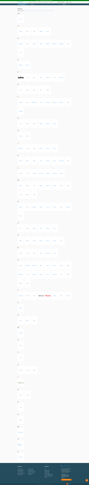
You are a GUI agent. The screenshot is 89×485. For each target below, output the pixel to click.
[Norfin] (61, 207)
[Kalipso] (21, 161)
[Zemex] (27, 370)
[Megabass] (41, 185)
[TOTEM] (54, 296)
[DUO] (54, 77)
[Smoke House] (54, 274)
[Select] (41, 265)
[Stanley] (68, 274)
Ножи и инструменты (20, 471)
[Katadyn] (27, 161)
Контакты (45, 477)
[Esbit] (41, 90)
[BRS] (21, 52)
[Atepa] (48, 31)
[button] (48, 2)
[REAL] (27, 253)
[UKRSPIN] (21, 308)
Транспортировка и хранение (32, 471)
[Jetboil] (54, 148)
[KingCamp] (48, 161)
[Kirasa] (54, 161)
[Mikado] (54, 185)
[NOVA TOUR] (68, 207)
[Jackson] (34, 148)
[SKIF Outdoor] (34, 274)
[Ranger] (21, 253)
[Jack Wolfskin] (21, 148)
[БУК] (21, 407)
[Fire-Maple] (48, 102)
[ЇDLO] (21, 382)
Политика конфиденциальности (48, 474)
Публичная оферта (46, 471)
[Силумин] (21, 457)
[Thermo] (48, 296)
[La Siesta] (21, 173)
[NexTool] (41, 207)
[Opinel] (41, 228)
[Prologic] (54, 241)
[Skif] (27, 274)
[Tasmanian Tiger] (21, 296)
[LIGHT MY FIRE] (41, 173)
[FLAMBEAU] (21, 111)
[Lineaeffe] (48, 173)
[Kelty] (41, 161)
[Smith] (48, 274)
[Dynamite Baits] (61, 77)
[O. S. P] (21, 228)
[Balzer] (27, 44)
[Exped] (48, 90)
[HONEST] (27, 136)
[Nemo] (27, 207)
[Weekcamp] (21, 333)
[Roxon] (54, 253)
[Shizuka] (68, 265)
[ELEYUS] (34, 90)
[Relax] (41, 253)
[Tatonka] (27, 296)
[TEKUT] (34, 296)
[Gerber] (27, 123)
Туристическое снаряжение (21, 473)
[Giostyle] (34, 123)
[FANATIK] (21, 102)
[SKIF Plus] (41, 274)
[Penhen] (21, 241)
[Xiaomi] (21, 345)
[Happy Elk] (21, 136)
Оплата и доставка (46, 470)
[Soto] (61, 274)
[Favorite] (27, 102)
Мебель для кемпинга (31, 473)
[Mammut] (21, 185)
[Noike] (48, 207)
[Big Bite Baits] (54, 44)
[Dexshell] (48, 77)
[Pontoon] (34, 241)
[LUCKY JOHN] (54, 173)
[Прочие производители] (21, 444)
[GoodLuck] (48, 123)
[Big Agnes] (48, 44)
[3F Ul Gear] (21, 19)
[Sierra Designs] (21, 274)
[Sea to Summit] (34, 265)
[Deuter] (41, 77)
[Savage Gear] (27, 265)
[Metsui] (48, 185)
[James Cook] (41, 148)
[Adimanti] (21, 31)
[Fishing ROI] (61, 102)
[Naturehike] (21, 207)
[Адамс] (21, 395)
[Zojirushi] (34, 370)
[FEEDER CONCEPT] (34, 102)
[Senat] (48, 265)
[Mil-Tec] (61, 185)
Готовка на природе (20, 474)
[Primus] (48, 241)
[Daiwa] (21, 77)
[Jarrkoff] (48, 148)
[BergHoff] (34, 44)
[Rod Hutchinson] (48, 253)
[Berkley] (41, 44)
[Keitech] (34, 161)
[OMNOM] (34, 228)
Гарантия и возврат (46, 473)
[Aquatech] (41, 31)
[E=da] (21, 90)
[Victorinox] (27, 320)
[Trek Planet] (68, 296)
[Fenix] (41, 102)
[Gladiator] (41, 123)
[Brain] (68, 44)
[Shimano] (61, 265)
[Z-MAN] (21, 370)
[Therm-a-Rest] (41, 296)
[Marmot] (27, 185)
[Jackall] (27, 148)
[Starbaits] (21, 283)
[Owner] (54, 228)
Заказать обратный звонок (66, 479)
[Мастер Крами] (21, 432)
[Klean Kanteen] (61, 161)
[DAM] (27, 77)
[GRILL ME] (54, 123)
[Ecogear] (27, 90)
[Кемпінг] (21, 420)
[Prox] (61, 241)
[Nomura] (54, 207)
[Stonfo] (27, 283)
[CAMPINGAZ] (21, 65)
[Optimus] (48, 228)
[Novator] (21, 216)
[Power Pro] (41, 241)
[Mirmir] (68, 185)
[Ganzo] (21, 123)
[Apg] (34, 31)
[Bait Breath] (21, 44)
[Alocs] (27, 31)
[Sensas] (54, 265)
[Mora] (21, 194)
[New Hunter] (34, 207)
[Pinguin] (27, 241)
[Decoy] (34, 77)
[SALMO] (21, 265)
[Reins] (34, 253)
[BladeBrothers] (61, 44)
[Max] (34, 185)
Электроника (29, 474)
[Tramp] (61, 296)
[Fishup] (68, 102)
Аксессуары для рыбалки (21, 470)
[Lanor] (27, 173)
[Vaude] (21, 320)
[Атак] (27, 395)
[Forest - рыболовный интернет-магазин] (21, 2)
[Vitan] (34, 320)
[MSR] (34, 194)
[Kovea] (68, 161)
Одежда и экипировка (31, 470)
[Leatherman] (34, 173)
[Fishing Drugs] (54, 102)
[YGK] (21, 358)
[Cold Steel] (27, 65)
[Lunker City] (61, 173)
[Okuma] (27, 228)
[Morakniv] (27, 194)
